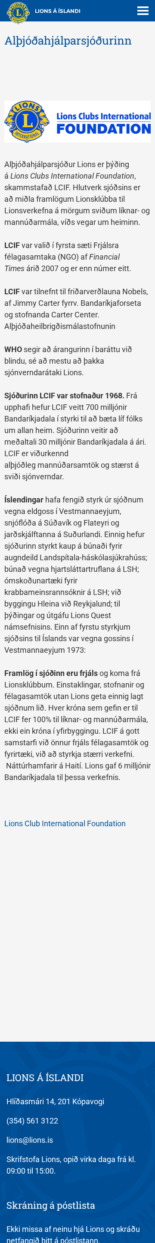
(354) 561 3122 (32, 1120)
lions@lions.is (29, 1139)
